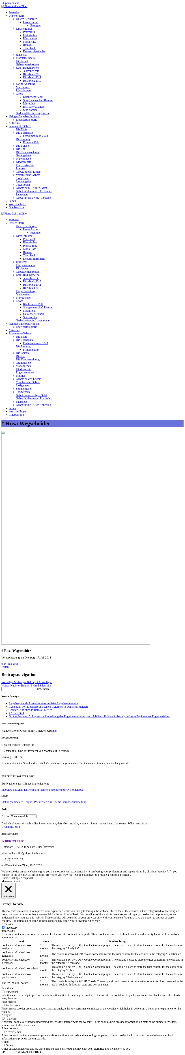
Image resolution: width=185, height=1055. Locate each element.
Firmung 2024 (31, 142)
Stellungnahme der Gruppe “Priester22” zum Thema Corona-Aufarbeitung (43, 801)
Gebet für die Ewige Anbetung (33, 197)
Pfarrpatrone (30, 38)
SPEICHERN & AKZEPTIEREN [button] (21, 1051)
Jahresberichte (31, 70)
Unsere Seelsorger (26, 18)
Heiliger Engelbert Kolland (24, 116)
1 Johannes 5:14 (10, 826)
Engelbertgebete (25, 165)
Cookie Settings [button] (10, 877)
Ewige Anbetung (25, 83)
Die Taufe (21, 129)
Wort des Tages (17, 204)
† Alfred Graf (16, 713)
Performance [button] (8, 1001)
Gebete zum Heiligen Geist (31, 187)
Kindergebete (23, 161)
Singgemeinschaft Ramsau (38, 100)
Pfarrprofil (29, 31)
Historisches (30, 35)
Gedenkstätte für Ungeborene (33, 113)
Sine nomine (30, 109)
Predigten (35, 25)
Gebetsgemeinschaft (27, 64)
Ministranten (23, 87)
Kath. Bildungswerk (27, 67)
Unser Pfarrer (30, 22)
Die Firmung (23, 139)
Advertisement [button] (9, 1028)
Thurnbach (29, 48)
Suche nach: (43, 688)
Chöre (19, 93)
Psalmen (20, 168)
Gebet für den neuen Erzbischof (34, 191)
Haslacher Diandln (33, 106)
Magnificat (29, 103)
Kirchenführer (24, 28)
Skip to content (10, 3)
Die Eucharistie (24, 132)
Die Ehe (20, 148)
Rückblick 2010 (32, 80)
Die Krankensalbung (28, 152)
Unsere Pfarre (16, 15)
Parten (12, 200)
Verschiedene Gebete (28, 174)
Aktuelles (14, 122)
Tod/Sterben (23, 184)
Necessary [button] (7, 924)
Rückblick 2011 (32, 77)
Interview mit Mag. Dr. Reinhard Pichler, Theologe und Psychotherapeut (42, 789)
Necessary (12, 927)
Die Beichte (22, 145)
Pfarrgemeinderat (25, 57)
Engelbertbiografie (26, 119)
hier (54, 730)
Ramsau (27, 44)
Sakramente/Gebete (20, 126)
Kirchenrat (22, 61)
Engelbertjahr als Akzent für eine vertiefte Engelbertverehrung (44, 703)
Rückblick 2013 (32, 74)
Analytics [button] (6, 1015)
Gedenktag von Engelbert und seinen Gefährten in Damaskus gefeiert (48, 706)
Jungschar (21, 54)
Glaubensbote (16, 207)
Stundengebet (23, 181)
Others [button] (5, 1041)
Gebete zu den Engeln (28, 171)
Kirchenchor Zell (33, 96)
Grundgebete (23, 155)
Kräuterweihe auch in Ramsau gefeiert (30, 709)
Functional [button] (7, 988)
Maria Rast (29, 41)
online (12, 840)
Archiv (5, 816)
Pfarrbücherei (23, 90)
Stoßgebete (22, 178)
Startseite (14, 12)
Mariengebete (23, 158)
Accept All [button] (26, 877)
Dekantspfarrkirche (34, 51)
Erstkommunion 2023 (35, 135)
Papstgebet (22, 194)
